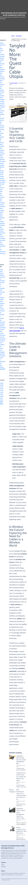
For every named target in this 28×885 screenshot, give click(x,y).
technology (19, 36)
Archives (3, 866)
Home (12, 36)
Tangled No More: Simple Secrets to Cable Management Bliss (21, 759)
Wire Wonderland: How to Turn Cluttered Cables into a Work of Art (21, 794)
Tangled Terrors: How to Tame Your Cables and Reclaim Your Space (21, 776)
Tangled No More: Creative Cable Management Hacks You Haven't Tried (20, 813)
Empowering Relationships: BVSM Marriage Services (14, 14)
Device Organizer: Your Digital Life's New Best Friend (21, 830)
